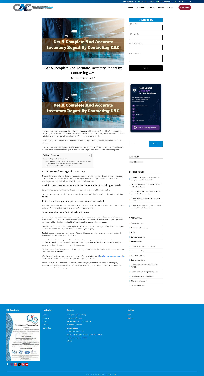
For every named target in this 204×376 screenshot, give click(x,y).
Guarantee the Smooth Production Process (61, 166)
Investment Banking (74, 318)
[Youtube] (26, 364)
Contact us (47, 328)
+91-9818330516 (166, 2)
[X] (19, 364)
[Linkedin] (8, 364)
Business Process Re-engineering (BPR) (144, 272)
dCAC (69, 341)
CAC (93, 78)
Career (170, 7)
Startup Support (73, 328)
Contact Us (184, 7)
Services (151, 7)
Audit (133, 232)
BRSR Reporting (136, 241)
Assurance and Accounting (77, 338)
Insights (161, 7)
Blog (129, 315)
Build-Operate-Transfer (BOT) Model (144, 246)
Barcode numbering (138, 237)
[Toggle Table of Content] (88, 155)
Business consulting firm (139, 251)
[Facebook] (11, 364)
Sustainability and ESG (75, 331)
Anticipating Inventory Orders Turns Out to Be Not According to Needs (69, 161)
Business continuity (137, 255)
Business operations (138, 260)
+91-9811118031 (147, 2)
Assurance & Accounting (139, 228)
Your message (135, 54)
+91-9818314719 (184, 2)
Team (45, 321)
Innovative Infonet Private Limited (106, 374)
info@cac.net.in (130, 2)
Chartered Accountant (138, 281)
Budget (130, 318)
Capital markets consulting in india (142, 276)
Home (130, 7)
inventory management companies (111, 256)
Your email (134, 34)
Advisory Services (137, 223)
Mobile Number (135, 44)
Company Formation (138, 285)
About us (140, 7)
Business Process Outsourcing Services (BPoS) (84, 334)
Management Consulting (76, 315)
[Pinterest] (23, 364)
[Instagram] (15, 364)
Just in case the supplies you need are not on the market (65, 163)
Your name (133, 24)
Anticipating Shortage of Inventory (56, 159)
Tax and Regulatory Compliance (79, 321)
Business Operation (74, 324)
